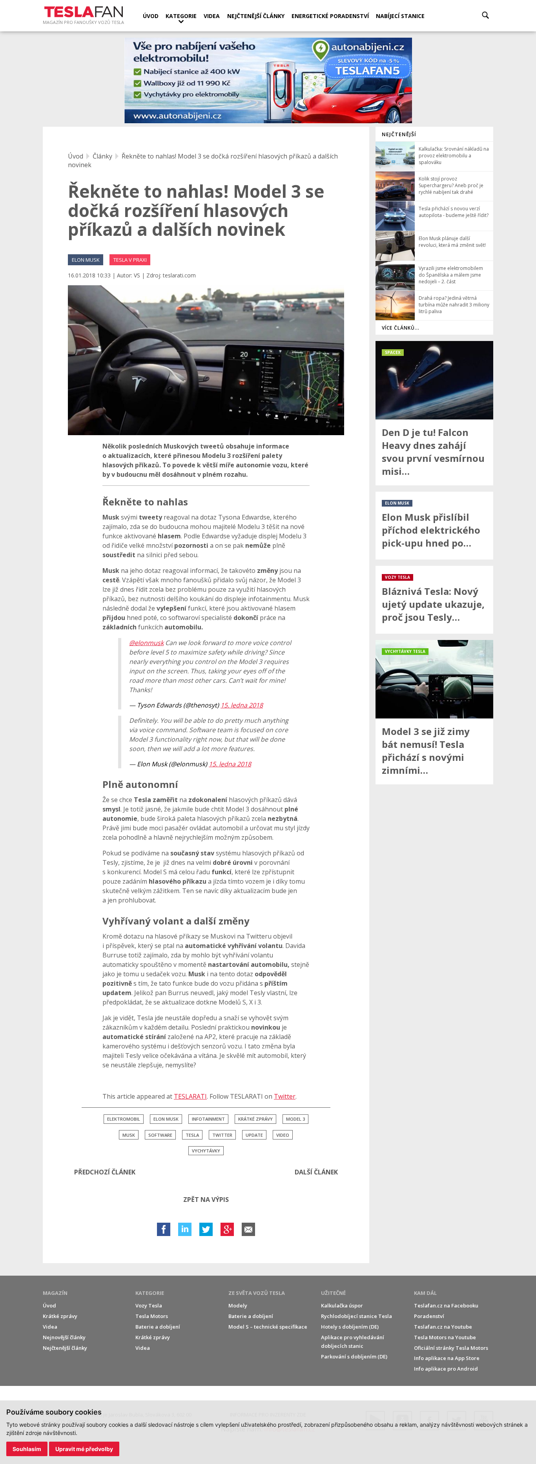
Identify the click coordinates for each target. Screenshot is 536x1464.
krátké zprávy (255, 1119)
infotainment (208, 1119)
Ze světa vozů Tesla (256, 1292)
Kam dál (425, 1292)
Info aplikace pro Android (446, 1368)
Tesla (192, 1135)
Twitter (284, 1096)
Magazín (55, 1292)
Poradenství (429, 1316)
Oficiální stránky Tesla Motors (451, 1347)
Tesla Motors (151, 1316)
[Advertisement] (434, 908)
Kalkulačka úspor (342, 1305)
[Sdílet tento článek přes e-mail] (248, 1229)
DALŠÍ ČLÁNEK (316, 1172)
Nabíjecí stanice (400, 16)
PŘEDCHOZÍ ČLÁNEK (104, 1172)
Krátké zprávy (60, 1316)
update (254, 1135)
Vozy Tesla (148, 1305)
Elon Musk (166, 1119)
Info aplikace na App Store (446, 1358)
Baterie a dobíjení (157, 1326)
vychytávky (206, 1151)
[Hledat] (485, 15)
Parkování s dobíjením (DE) (354, 1356)
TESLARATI (190, 1096)
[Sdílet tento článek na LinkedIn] (184, 1229)
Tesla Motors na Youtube (445, 1337)
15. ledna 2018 (242, 705)
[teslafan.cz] (268, 81)
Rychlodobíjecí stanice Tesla (356, 1316)
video (282, 1135)
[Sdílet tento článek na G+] (227, 1229)
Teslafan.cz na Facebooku (446, 1305)
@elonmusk (146, 642)
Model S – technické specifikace (267, 1326)
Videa (212, 16)
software (160, 1135)
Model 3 (295, 1119)
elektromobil (123, 1119)
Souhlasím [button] (27, 1449)
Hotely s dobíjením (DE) (350, 1326)
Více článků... (400, 328)
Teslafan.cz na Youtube (443, 1326)
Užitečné (333, 1292)
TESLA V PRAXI (130, 259)
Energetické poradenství (330, 16)
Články (102, 156)
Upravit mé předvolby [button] (84, 1449)
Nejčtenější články (255, 16)
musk (128, 1135)
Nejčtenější (399, 134)
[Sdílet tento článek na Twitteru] (206, 1229)
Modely (237, 1305)
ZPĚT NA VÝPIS (206, 1199)
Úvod (151, 16)
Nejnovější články (64, 1337)
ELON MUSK (86, 259)
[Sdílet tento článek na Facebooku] (163, 1229)
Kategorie (181, 16)
